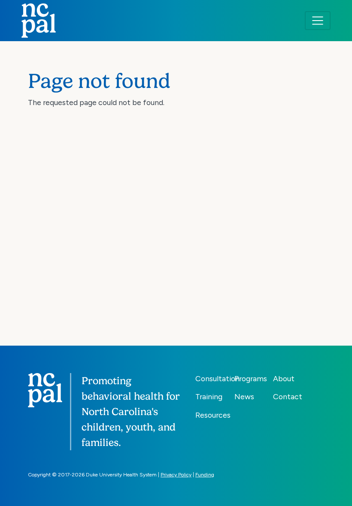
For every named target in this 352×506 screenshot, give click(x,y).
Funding (204, 475)
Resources (213, 414)
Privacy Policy (176, 475)
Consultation (217, 378)
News (244, 396)
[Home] (38, 20)
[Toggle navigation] (318, 20)
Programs (250, 378)
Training (208, 396)
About (283, 378)
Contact (287, 396)
